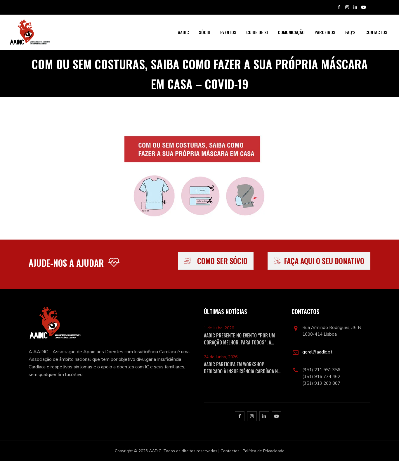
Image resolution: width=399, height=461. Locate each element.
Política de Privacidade (263, 451)
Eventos (228, 32)
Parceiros (325, 32)
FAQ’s (350, 32)
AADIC (183, 32)
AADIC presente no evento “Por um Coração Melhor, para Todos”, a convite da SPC (239, 339)
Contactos (376, 32)
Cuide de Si (257, 32)
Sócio (204, 32)
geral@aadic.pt (317, 352)
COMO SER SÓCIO (222, 260)
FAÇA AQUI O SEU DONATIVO (324, 260)
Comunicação (291, 32)
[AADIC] (29, 32)
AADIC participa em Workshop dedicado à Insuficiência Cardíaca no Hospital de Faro (242, 368)
